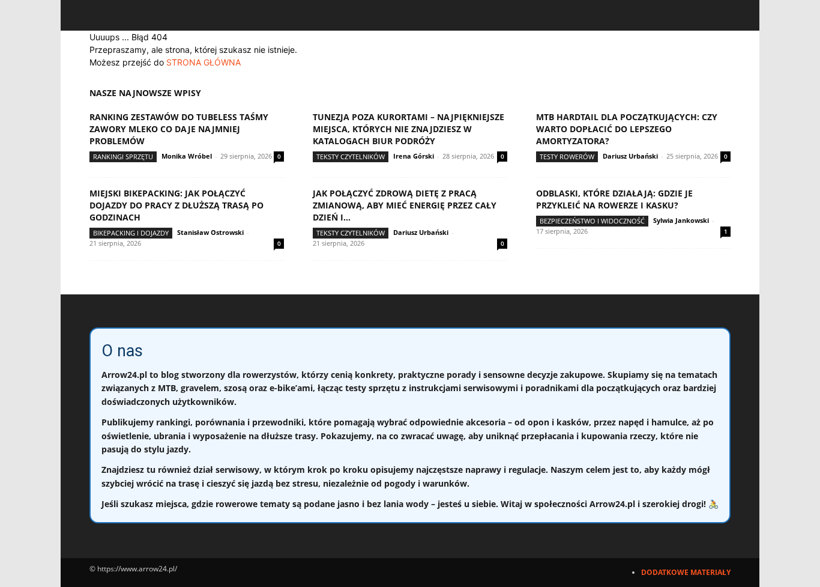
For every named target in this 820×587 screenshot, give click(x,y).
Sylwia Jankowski (681, 220)
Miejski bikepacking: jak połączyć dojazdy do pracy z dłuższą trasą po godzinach (176, 205)
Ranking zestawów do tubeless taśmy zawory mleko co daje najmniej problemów (178, 129)
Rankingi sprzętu (123, 156)
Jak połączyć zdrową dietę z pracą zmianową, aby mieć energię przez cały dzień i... (404, 205)
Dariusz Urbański (630, 155)
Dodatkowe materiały (686, 572)
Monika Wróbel (186, 155)
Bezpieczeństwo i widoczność (592, 220)
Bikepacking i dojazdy (131, 232)
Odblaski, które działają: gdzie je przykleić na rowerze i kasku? (614, 199)
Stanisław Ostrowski (210, 232)
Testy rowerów (567, 156)
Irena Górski (413, 155)
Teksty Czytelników (350, 156)
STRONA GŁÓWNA (203, 62)
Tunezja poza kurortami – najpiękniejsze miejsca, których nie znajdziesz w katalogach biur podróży (408, 129)
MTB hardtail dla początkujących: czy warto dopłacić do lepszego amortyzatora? (626, 129)
